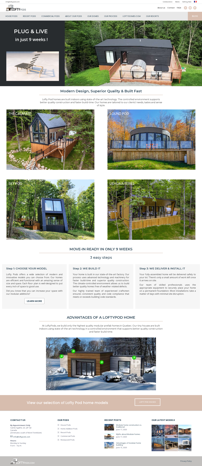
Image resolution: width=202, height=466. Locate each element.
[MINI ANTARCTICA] (158, 431)
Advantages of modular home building (128, 444)
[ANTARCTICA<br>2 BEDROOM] (171, 431)
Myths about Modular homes (128, 434)
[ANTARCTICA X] (185, 431)
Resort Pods (66, 432)
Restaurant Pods (68, 440)
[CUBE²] (185, 444)
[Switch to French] (195, 2)
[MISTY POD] (171, 444)
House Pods (66, 425)
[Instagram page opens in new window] (190, 7)
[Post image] (109, 427)
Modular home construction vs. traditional (129, 426)
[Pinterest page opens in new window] (195, 7)
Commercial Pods (68, 436)
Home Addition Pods (69, 429)
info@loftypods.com (12, 2)
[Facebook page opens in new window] (185, 7)
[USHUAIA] (158, 444)
